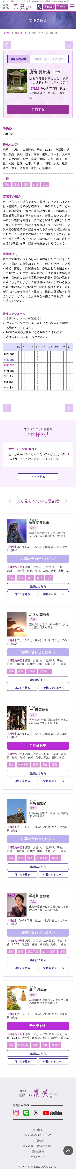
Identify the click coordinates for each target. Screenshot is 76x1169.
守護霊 (31, 671)
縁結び (56, 857)
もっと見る (38, 476)
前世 (35, 184)
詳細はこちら (38, 586)
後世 (45, 184)
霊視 (16, 184)
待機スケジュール (53, 594)
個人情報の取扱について (38, 1135)
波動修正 (45, 671)
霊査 (45, 764)
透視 (26, 184)
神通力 (56, 1044)
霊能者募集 (38, 1151)
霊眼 (54, 764)
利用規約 (38, 1140)
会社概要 (38, 1129)
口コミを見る (22, 594)
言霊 (49, 577)
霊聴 (35, 764)
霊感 (7, 184)
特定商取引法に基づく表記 (37, 1146)
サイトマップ (38, 1157)
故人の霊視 (48, 951)
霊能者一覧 (21, 33)
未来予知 (23, 764)
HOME (7, 33)
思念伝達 (32, 951)
